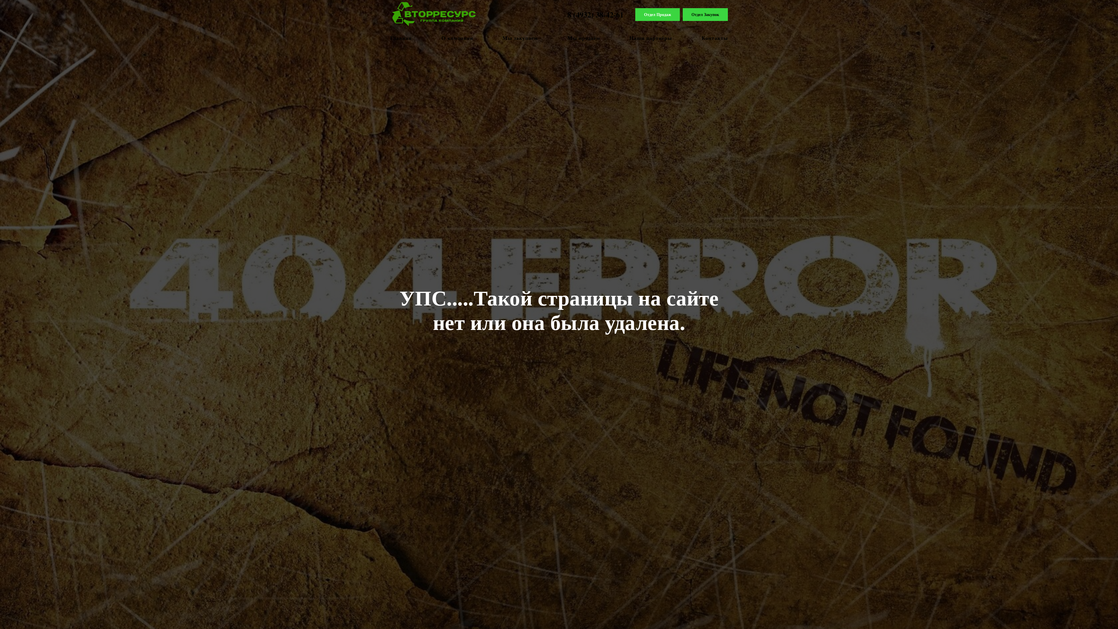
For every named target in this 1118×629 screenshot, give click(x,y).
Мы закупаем (520, 38)
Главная (401, 38)
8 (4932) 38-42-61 (595, 14)
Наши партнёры (650, 38)
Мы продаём (583, 38)
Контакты (715, 38)
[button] (657, 14)
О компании (457, 38)
